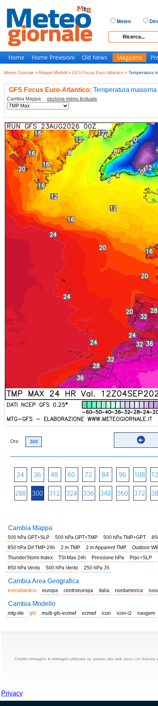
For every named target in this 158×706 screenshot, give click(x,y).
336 (88, 493)
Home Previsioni (53, 57)
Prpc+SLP (141, 558)
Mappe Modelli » (54, 72)
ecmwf (89, 613)
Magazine (129, 57)
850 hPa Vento (24, 568)
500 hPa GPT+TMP (76, 537)
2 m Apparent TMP (106, 547)
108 (139, 475)
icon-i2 (124, 613)
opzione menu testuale (72, 99)
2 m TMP (70, 547)
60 (71, 475)
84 (105, 475)
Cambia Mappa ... (52, 99)
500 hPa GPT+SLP (28, 537)
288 (20, 493)
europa (50, 590)
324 (71, 493)
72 (88, 475)
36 (37, 475)
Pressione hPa (108, 558)
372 (139, 493)
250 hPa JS (96, 568)
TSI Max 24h (72, 558)
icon (106, 613)
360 (122, 493)
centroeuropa (78, 590)
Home (16, 57)
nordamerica (129, 590)
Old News (94, 57)
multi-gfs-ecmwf (59, 613)
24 (20, 475)
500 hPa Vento (62, 568)
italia (104, 590)
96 (122, 475)
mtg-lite (16, 613)
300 (37, 493)
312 (54, 493)
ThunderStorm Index (30, 558)
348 (105, 493)
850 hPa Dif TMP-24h (31, 547)
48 (54, 475)
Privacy (12, 693)
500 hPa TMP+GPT (124, 537)
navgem (146, 613)
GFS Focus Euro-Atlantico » (99, 72)
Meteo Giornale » (21, 72)
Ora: (14, 441)
